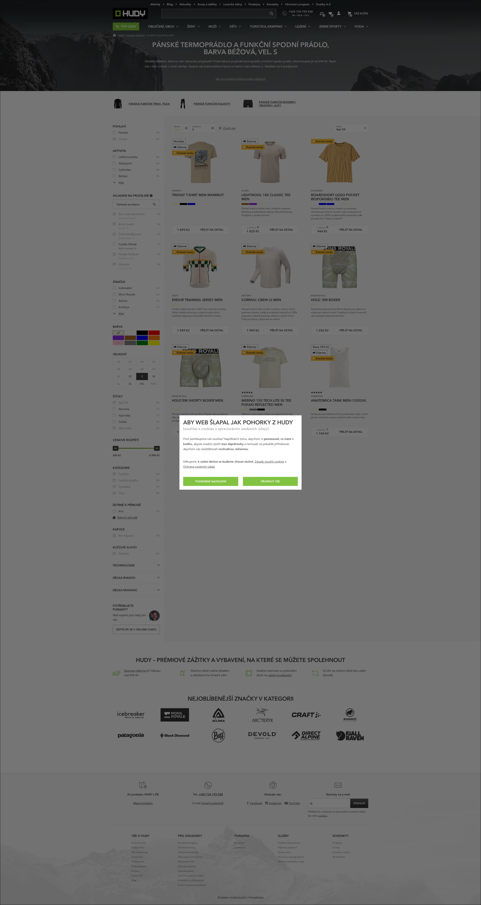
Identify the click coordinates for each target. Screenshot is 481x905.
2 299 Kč (250, 227)
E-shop (336, 847)
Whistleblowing (139, 852)
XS (130, 376)
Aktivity (155, 4)
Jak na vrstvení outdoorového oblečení (240, 79)
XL (130, 384)
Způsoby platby (186, 871)
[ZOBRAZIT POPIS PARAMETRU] (151, 195)
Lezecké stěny (232, 4)
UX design (223, 897)
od (115, 448)
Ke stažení (239, 843)
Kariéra (135, 871)
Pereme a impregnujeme (291, 857)
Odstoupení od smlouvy (190, 857)
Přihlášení (338, 13)
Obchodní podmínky (188, 852)
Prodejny (254, 4)
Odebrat (186, 128)
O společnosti (139, 843)
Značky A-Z (323, 4)
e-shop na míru (238, 897)
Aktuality (185, 4)
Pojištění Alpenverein (289, 843)
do (156, 448)
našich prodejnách (280, 675)
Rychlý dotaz (339, 857)
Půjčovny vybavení (287, 847)
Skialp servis (284, 852)
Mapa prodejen (143, 803)
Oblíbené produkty (330, 13)
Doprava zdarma (135, 671)
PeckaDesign (257, 897)
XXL (142, 384)
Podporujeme (139, 866)
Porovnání (322, 13)
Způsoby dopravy (187, 866)
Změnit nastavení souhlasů (192, 885)
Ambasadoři (138, 861)
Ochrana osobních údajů (199, 467)
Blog (170, 4)
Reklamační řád (186, 861)
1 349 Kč (319, 227)
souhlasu (322, 816)
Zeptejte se (240, 847)
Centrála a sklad (341, 852)
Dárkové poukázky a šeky (291, 861)
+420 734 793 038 (210, 794)
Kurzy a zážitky (207, 4)
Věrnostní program (297, 4)
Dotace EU (137, 875)
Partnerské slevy (186, 847)
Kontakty (272, 4)
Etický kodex (138, 847)
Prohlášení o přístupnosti (191, 880)
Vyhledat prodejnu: (128, 204)
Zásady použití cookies (269, 462)
